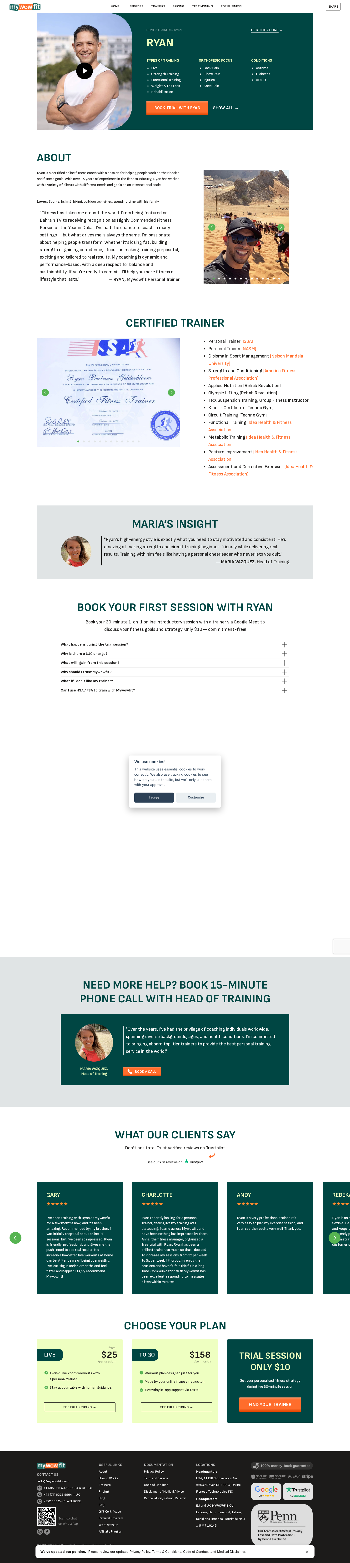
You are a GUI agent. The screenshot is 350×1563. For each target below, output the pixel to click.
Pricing (104, 1492)
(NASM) (248, 349)
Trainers (164, 30)
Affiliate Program (111, 1531)
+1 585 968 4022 (56, 1488)
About (103, 1472)
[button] (333, 6)
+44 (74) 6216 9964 (58, 1495)
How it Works (108, 1478)
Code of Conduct (196, 1551)
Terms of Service (156, 1478)
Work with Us (108, 1525)
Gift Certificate (110, 1511)
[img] (94, 1043)
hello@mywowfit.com (53, 1481)
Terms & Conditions (166, 1551)
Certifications (265, 30)
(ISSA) (247, 341)
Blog (102, 1498)
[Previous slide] (15, 1238)
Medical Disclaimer (231, 1551)
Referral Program (111, 1518)
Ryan (178, 30)
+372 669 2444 (55, 1501)
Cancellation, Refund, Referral (165, 1498)
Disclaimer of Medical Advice (164, 1492)
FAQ (102, 1505)
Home (150, 30)
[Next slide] (334, 1238)
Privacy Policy (140, 1551)
